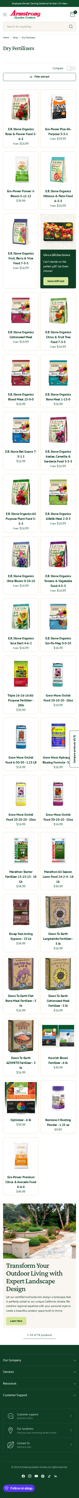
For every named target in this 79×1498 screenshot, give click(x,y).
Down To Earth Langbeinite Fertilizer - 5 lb (58, 939)
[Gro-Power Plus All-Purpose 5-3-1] (58, 107)
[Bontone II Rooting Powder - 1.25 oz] (58, 1098)
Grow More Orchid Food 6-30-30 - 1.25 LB (20, 759)
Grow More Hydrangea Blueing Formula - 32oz (58, 759)
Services (8, 1372)
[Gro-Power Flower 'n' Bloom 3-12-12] (21, 169)
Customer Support (15, 1395)
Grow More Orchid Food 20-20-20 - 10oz (21, 816)
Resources (9, 1383)
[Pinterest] (43, 1476)
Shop (15, 37)
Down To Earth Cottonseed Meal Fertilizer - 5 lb (58, 1001)
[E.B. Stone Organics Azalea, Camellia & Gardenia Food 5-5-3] (58, 430)
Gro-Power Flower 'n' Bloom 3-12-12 (21, 193)
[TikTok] (49, 1476)
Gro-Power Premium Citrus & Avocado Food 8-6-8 (20, 1182)
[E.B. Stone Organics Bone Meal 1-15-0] (58, 373)
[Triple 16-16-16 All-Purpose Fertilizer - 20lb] (21, 674)
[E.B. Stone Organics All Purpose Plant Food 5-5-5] (21, 492)
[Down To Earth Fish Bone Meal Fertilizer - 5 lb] (21, 974)
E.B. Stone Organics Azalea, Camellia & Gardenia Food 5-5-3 (58, 456)
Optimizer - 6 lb (21, 1120)
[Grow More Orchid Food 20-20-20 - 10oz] (21, 793)
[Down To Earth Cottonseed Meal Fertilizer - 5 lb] (58, 974)
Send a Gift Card (55, 281)
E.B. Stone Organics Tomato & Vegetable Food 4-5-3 (58, 581)
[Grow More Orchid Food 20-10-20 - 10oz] (58, 674)
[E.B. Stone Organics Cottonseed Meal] (21, 310)
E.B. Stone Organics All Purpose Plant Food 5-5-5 (21, 519)
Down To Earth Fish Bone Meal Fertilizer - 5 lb (20, 1001)
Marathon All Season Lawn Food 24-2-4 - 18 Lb (58, 876)
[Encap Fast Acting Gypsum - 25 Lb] (21, 912)
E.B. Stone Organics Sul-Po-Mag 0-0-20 (58, 640)
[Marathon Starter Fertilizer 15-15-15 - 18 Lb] (21, 850)
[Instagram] (30, 1476)
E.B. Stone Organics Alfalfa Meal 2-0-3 (58, 516)
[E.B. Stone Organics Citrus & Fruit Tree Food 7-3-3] (58, 310)
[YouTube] (36, 1476)
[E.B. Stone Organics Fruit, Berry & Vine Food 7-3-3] (21, 232)
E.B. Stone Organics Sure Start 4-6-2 (21, 640)
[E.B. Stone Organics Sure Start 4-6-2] (21, 616)
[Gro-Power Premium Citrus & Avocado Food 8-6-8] (21, 1155)
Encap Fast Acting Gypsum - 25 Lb (21, 936)
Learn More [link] (16, 1321)
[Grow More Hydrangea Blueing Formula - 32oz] (58, 736)
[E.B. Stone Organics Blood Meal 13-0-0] (21, 373)
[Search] (71, 26)
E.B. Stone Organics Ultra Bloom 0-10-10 (21, 578)
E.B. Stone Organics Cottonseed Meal (21, 334)
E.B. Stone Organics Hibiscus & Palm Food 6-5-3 (58, 196)
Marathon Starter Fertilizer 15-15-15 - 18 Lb (20, 876)
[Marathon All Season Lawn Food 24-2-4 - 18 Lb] (58, 850)
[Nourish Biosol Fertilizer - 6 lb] (58, 1036)
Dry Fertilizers (28, 37)
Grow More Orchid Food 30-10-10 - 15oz (58, 816)
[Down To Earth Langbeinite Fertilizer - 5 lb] (58, 912)
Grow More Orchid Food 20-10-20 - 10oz (58, 697)
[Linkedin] (55, 1476)
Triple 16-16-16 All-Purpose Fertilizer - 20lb (20, 700)
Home (6, 37)
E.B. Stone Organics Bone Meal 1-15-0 (58, 396)
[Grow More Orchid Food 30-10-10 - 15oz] (58, 793)
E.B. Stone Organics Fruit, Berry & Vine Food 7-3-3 (21, 258)
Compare (58, 68)
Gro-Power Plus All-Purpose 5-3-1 (58, 131)
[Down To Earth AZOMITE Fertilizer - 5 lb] (21, 1036)
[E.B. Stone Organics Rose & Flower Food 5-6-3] (21, 107)
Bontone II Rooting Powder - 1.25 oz (58, 1122)
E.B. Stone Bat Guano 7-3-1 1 (21, 453)
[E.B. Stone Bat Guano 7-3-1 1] (21, 430)
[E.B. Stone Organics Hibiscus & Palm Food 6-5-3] (58, 169)
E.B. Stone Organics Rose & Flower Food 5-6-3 (20, 134)
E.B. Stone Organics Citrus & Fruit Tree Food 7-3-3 (58, 337)
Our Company (12, 1360)
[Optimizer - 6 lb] (21, 1098)
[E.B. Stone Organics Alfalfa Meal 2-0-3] (58, 492)
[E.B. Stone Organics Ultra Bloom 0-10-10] (21, 554)
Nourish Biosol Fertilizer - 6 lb (58, 1060)
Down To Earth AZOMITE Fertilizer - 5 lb (21, 1063)
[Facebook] (23, 1476)
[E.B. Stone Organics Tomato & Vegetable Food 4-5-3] (58, 554)
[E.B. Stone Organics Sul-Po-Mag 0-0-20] (58, 616)
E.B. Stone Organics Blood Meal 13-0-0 (21, 396)
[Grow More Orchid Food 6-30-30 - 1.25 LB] (21, 736)
